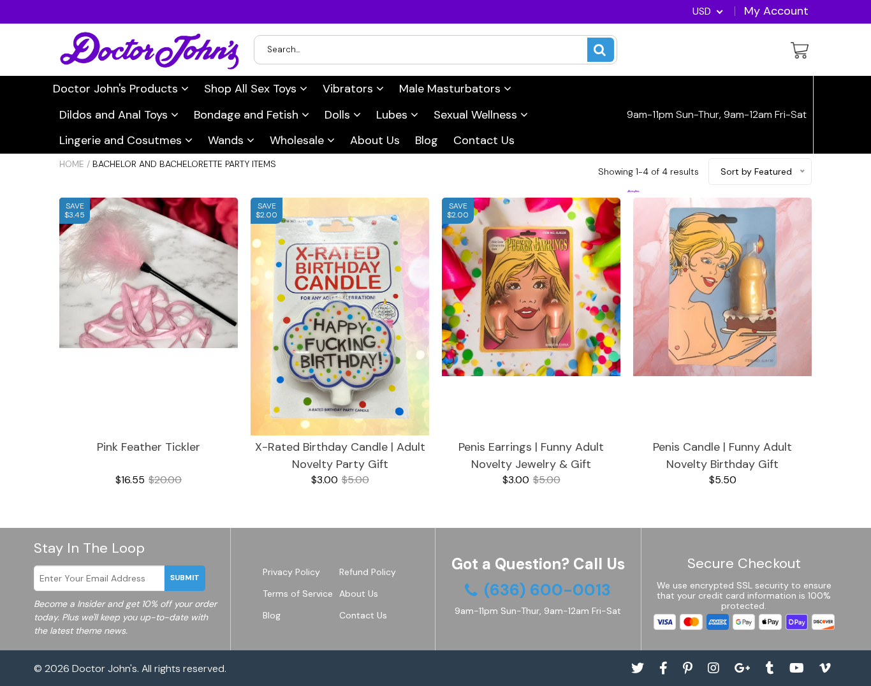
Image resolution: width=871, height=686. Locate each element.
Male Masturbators (451, 88)
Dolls (339, 114)
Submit (185, 578)
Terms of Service (298, 593)
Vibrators (349, 88)
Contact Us (484, 140)
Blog (426, 140)
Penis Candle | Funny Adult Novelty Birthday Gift (722, 455)
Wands (227, 140)
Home (71, 164)
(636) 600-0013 (679, 192)
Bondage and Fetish (248, 114)
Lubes (393, 114)
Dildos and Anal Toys (115, 114)
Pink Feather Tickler (148, 447)
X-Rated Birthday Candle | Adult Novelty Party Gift (340, 455)
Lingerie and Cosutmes (122, 140)
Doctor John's (104, 668)
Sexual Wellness (477, 114)
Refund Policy (367, 572)
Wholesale (298, 140)
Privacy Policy (291, 572)
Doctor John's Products (117, 88)
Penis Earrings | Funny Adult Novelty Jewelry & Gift (531, 455)
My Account (776, 11)
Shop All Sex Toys (252, 88)
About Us (375, 140)
